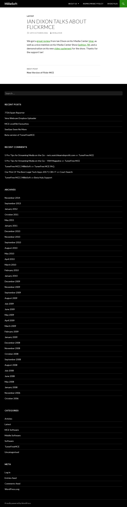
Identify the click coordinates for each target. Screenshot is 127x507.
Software (9, 441)
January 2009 (11, 337)
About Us (72, 4)
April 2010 (10, 259)
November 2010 (12, 236)
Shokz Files (112, 4)
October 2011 (11, 214)
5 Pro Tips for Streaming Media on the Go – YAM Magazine (33, 160)
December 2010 (12, 231)
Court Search (66, 172)
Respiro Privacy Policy (93, 4)
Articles (8, 418)
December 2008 (12, 342)
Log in (7, 472)
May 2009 (9, 314)
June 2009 (10, 309)
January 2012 (11, 209)
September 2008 (13, 359)
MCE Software (12, 430)
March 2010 (10, 264)
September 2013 (13, 203)
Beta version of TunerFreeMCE (20, 135)
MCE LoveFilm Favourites (17, 123)
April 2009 (10, 320)
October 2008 (11, 354)
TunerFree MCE (86, 155)
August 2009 (11, 298)
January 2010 (11, 275)
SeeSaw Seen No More (16, 129)
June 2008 (10, 376)
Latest (30, 16)
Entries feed (11, 478)
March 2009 (10, 326)
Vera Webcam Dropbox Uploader (20, 118)
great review (43, 40)
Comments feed (12, 483)
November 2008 (12, 348)
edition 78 (84, 44)
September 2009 (13, 292)
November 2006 (12, 393)
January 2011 (11, 225)
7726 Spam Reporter (15, 112)
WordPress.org (12, 489)
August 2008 (11, 365)
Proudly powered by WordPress (18, 503)
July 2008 (9, 370)
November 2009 (12, 287)
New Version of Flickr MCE (40, 71)
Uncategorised (12, 452)
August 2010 (11, 248)
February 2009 (12, 331)
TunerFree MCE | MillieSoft (18, 166)
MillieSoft (11, 3)
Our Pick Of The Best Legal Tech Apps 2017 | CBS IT (30, 172)
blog (91, 40)
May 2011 (9, 220)
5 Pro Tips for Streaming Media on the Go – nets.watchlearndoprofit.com (40, 155)
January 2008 (11, 387)
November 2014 (12, 197)
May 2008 (9, 381)
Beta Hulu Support (43, 177)
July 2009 (9, 303)
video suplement (63, 48)
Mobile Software (13, 435)
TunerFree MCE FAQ (44, 166)
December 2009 (12, 281)
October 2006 (11, 398)
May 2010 (9, 253)
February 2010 (12, 270)
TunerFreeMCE (12, 446)
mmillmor (57, 33)
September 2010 (13, 242)
